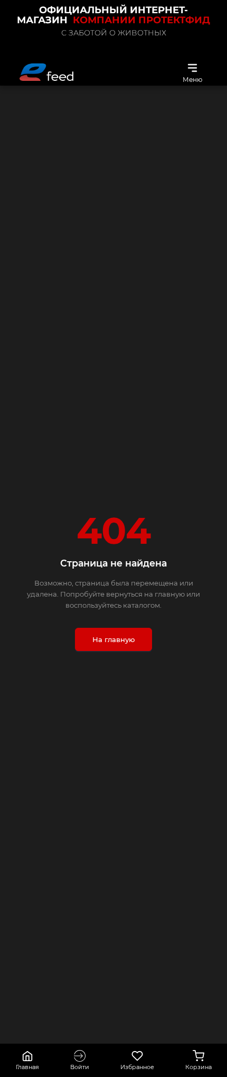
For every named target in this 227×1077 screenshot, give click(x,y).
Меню (192, 79)
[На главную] (46, 72)
